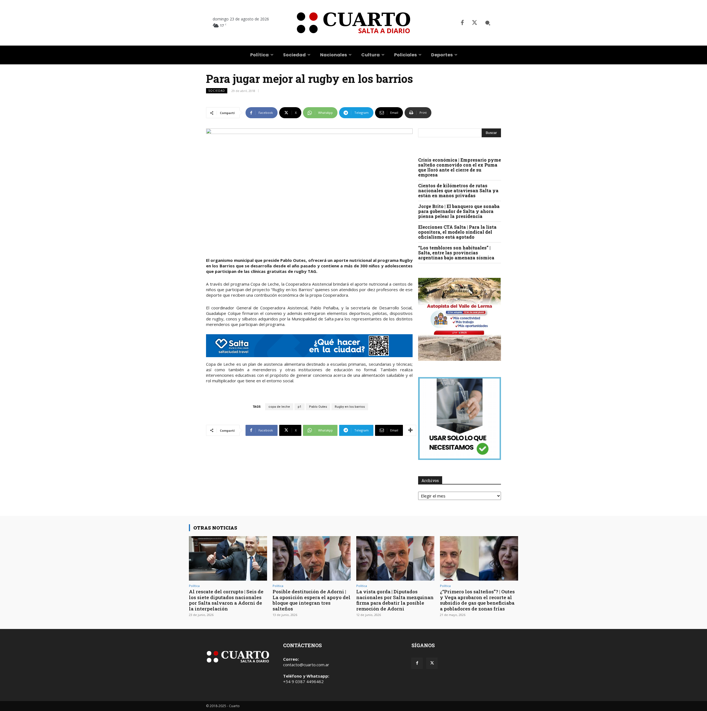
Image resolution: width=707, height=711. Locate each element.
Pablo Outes (318, 407)
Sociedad (216, 91)
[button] (487, 23)
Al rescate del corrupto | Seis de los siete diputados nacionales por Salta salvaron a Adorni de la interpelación (226, 600)
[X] (474, 23)
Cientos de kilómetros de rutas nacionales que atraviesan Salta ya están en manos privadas (458, 190)
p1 (299, 407)
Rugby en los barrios (350, 407)
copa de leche (279, 407)
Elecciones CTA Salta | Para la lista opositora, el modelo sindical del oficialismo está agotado (457, 232)
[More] (410, 430)
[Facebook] (462, 23)
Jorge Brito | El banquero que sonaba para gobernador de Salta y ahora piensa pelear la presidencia (459, 211)
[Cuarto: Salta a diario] (353, 23)
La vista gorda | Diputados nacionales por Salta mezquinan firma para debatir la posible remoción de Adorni (395, 600)
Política (194, 585)
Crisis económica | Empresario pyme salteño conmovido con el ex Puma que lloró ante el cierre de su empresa (459, 167)
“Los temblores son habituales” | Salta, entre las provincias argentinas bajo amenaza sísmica (456, 252)
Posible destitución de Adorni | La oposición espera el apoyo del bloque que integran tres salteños (311, 600)
